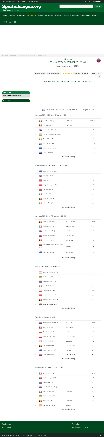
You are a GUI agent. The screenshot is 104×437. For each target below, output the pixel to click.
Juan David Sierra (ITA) (49, 286)
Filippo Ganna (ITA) (48, 226)
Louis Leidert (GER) (48, 180)
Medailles (77, 73)
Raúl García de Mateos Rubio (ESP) (52, 134)
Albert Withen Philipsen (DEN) (51, 272)
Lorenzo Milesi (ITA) (48, 120)
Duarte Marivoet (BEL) (49, 198)
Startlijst (85, 73)
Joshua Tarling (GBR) (49, 231)
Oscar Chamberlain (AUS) (50, 171)
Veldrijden (20, 16)
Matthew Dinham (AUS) (49, 350)
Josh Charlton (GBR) (48, 143)
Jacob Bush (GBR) (48, 189)
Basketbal (48, 16)
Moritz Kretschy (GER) (49, 396)
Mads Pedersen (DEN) (49, 336)
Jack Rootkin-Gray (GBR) (50, 387)
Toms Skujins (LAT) (48, 354)
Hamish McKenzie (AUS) (49, 130)
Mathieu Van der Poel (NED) (50, 323)
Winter (94, 16)
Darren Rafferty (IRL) (48, 139)
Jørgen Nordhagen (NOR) (50, 185)
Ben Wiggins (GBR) (48, 175)
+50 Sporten (7, 22)
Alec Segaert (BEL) (48, 125)
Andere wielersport (8, 101)
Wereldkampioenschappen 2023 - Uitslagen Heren (32, 55)
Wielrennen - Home (8, 88)
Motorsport (85, 16)
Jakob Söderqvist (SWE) (49, 148)
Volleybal (58, 16)
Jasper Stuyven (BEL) (49, 345)
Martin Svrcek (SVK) (48, 382)
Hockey (66, 16)
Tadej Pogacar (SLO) (48, 332)
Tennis (39, 16)
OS (15, 22)
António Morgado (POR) (49, 378)
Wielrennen (30, 16)
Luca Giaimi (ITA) (48, 194)
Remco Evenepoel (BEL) (49, 222)
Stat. (99, 77)
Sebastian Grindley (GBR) (50, 304)
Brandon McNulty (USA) (49, 235)
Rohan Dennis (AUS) (48, 252)
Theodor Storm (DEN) (49, 290)
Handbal (75, 16)
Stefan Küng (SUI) (48, 341)
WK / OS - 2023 (7, 92)
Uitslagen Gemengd (53, 73)
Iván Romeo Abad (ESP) (49, 405)
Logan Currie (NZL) (48, 152)
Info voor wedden (8, 1)
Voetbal (11, 16)
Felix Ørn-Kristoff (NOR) (49, 281)
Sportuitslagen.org (9, 6)
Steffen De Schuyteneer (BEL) (51, 299)
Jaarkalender (21, 1)
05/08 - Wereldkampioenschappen (12, 95)
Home (5, 16)
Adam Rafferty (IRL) (48, 203)
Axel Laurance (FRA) (48, 373)
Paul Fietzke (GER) (48, 277)
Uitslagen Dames (40, 73)
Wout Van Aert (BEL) (48, 240)
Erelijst (94, 73)
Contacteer (7, 427)
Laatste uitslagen (33, 1)
